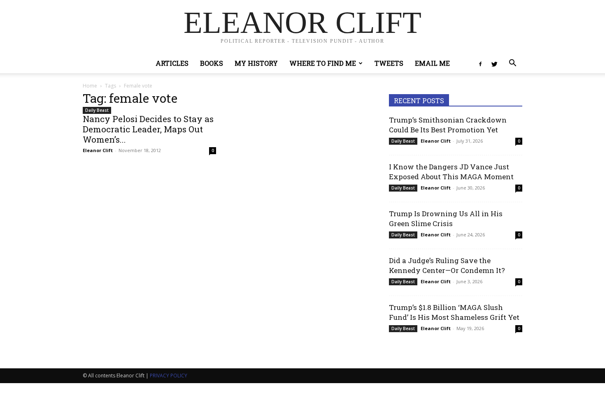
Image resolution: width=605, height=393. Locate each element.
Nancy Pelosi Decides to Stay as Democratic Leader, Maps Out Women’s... (148, 129)
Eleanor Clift (98, 150)
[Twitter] (494, 63)
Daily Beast (97, 110)
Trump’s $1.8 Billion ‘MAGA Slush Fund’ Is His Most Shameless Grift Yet (454, 312)
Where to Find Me (322, 63)
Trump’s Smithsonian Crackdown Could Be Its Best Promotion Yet (448, 124)
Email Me (432, 63)
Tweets (389, 63)
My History (256, 63)
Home (90, 85)
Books (211, 63)
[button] (512, 64)
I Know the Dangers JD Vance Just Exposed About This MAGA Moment (451, 171)
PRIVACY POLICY (168, 375)
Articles (172, 63)
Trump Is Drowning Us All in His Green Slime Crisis (446, 218)
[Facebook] (480, 63)
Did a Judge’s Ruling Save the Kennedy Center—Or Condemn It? (447, 265)
